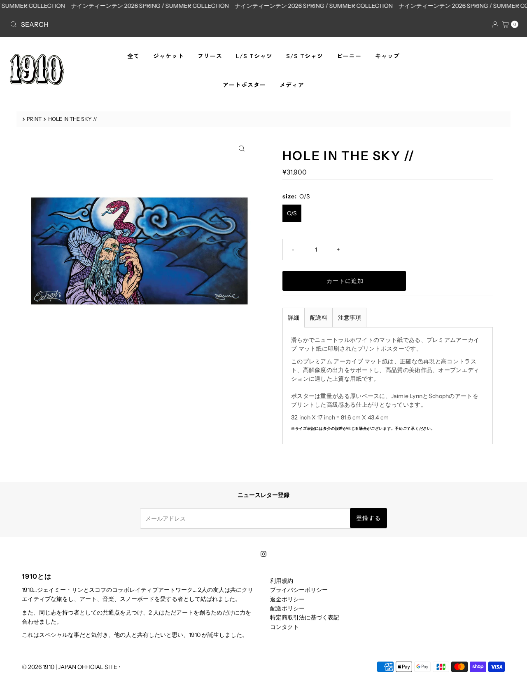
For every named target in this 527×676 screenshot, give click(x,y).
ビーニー (349, 56)
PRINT (34, 119)
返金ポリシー (287, 599)
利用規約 (281, 580)
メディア (292, 84)
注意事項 (349, 317)
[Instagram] (263, 553)
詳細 (293, 317)
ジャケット (168, 56)
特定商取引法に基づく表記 (304, 617)
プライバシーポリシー (299, 590)
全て (133, 56)
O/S (292, 213)
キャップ (387, 56)
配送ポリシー (287, 608)
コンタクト (284, 627)
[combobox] (133, 24)
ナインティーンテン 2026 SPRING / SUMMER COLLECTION (145, 5)
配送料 (318, 317)
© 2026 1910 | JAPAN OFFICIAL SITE (69, 667)
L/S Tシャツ (254, 56)
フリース (210, 56)
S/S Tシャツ (304, 56)
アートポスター (244, 84)
